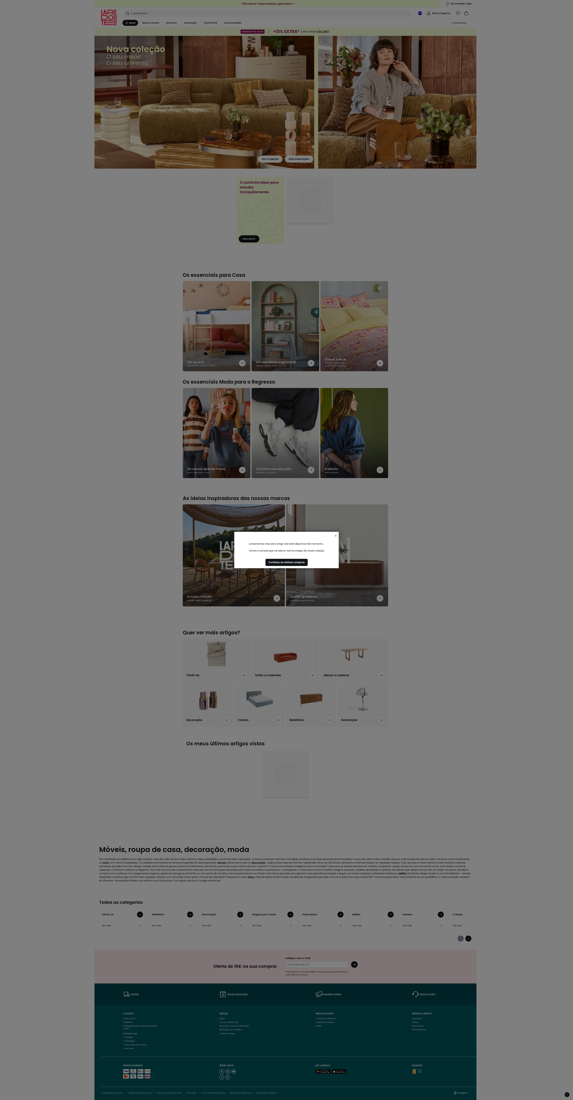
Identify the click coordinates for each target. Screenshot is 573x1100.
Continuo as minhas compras (286, 562)
